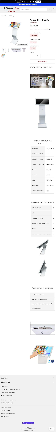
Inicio (2, 16)
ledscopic (34, 22)
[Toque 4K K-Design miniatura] (16, 50)
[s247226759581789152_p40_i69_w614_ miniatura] (3, 50)
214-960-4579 (4, 402)
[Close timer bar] (54, 1)
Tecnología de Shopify (28, 430)
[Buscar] (49, 9)
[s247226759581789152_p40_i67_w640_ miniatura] (8, 50)
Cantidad (32, 52)
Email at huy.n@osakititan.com (8, 399)
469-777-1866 (4, 395)
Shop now (38, 1)
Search (28, 427)
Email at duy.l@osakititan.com (8, 392)
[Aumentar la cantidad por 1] (43, 56)
